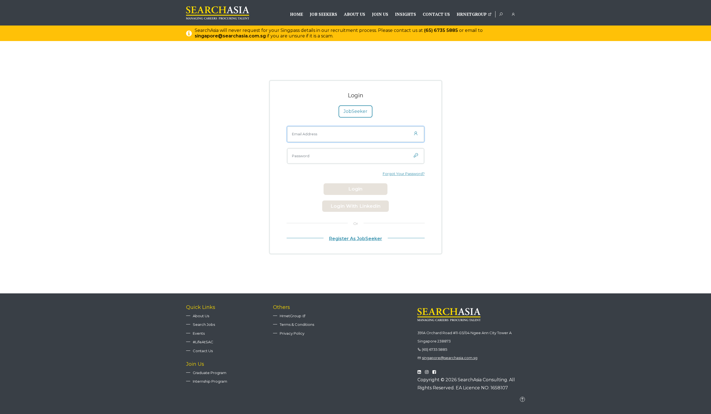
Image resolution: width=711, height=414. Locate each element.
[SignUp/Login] (514, 13)
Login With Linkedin (356, 206)
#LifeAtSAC (203, 342)
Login (355, 189)
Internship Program (210, 381)
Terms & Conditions (297, 324)
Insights (405, 14)
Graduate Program (209, 372)
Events (199, 333)
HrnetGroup (472, 14)
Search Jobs (204, 324)
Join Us (380, 14)
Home (296, 14)
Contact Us (436, 14)
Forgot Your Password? (404, 173)
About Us (354, 14)
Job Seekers (323, 14)
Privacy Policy (292, 333)
